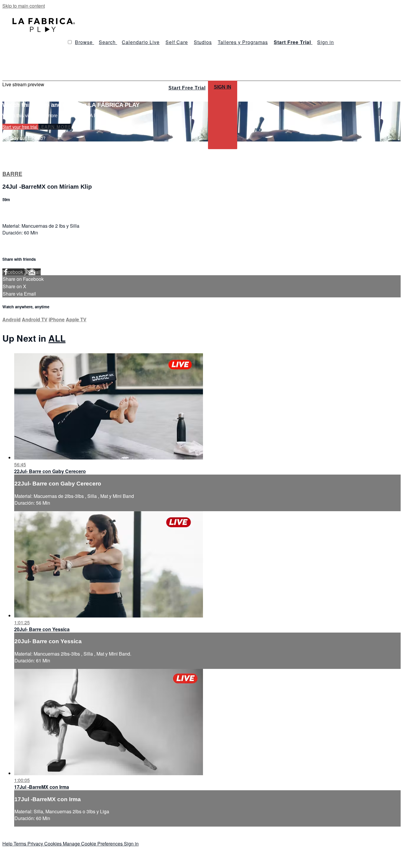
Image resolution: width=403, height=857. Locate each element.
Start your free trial (20, 127)
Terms (20, 843)
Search (108, 42)
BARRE (12, 174)
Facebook (13, 271)
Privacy (35, 843)
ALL (56, 338)
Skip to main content (23, 5)
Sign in (325, 42)
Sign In (222, 86)
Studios (203, 42)
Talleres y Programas (243, 42)
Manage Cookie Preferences (93, 843)
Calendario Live (141, 42)
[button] (70, 42)
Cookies (53, 843)
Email (35, 271)
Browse (84, 42)
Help (8, 843)
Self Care (177, 42)
